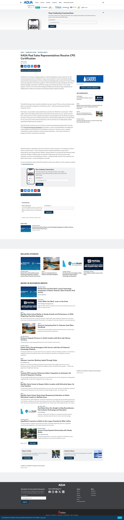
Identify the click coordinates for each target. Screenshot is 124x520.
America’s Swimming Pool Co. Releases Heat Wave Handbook (84, 113)
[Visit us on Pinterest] (56, 491)
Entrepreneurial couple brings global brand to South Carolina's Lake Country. (40, 342)
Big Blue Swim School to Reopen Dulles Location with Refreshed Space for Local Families (47, 385)
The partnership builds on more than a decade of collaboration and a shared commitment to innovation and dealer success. (55, 437)
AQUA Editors (24, 61)
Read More (69, 458)
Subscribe (60, 515)
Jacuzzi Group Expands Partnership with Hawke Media (55, 431)
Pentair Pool (43, 294)
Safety (78, 111)
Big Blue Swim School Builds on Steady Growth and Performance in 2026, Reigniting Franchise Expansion (89, 107)
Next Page (33, 443)
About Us (48, 515)
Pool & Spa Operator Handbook (33, 127)
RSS (72, 515)
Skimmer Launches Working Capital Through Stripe (39, 360)
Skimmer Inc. (26, 362)
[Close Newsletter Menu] (103, 12)
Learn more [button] (43, 517)
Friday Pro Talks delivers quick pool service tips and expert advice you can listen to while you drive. (56, 306)
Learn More (27, 458)
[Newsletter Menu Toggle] (103, 2)
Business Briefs (43, 52)
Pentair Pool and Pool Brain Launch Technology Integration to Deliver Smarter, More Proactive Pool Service (52, 227)
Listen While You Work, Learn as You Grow (85, 98)
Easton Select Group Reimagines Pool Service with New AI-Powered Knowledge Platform (45, 348)
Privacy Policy (67, 515)
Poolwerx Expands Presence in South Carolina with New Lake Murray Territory (89, 121)
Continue (49, 212)
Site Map (76, 515)
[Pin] (35, 66)
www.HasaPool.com (27, 164)
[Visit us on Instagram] (53, 491)
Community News (31, 52)
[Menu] (21, 2)
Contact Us (53, 515)
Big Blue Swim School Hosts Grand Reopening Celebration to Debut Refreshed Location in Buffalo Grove (45, 396)
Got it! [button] (119, 517)
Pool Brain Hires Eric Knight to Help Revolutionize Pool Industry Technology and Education (72, 274)
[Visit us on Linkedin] (63, 491)
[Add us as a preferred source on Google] (38, 66)
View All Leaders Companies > (90, 87)
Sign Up (52, 26)
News (22, 52)
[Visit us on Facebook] (49, 491)
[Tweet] (32, 66)
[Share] (25, 66)
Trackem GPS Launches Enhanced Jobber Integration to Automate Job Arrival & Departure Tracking (46, 374)
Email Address (52, 19)
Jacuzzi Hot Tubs (44, 434)
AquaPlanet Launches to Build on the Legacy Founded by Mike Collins (46, 421)
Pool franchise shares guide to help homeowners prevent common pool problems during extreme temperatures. (56, 330)
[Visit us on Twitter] (60, 491)
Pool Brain (42, 412)
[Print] (22, 66)
